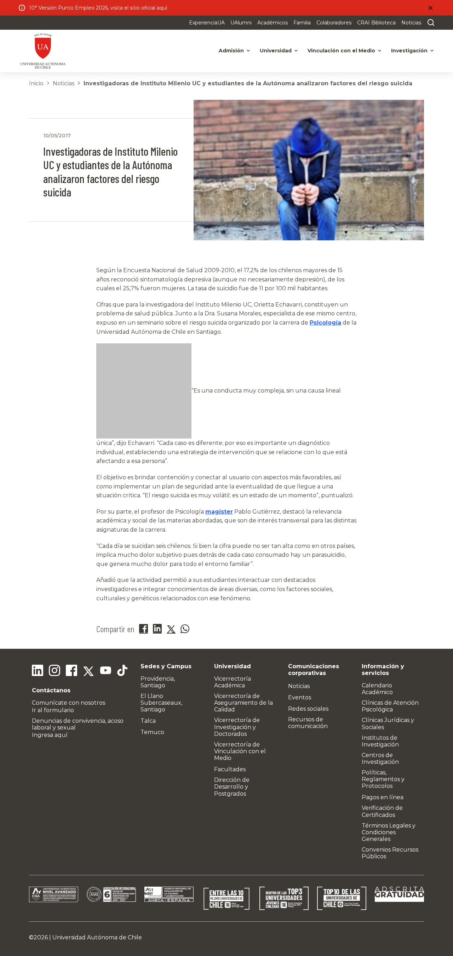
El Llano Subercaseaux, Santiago (161, 703)
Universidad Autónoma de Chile (97, 937)
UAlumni (241, 22)
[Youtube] (105, 671)
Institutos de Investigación (380, 741)
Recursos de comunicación (308, 722)
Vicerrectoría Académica (232, 682)
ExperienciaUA (207, 22)
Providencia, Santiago (158, 682)
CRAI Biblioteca (376, 22)
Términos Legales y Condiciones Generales (388, 832)
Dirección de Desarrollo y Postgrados (232, 787)
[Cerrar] (430, 8)
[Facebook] (71, 671)
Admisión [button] (231, 50)
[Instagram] (54, 671)
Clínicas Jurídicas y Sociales (388, 723)
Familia (302, 22)
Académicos (272, 22)
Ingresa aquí (50, 735)
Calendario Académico (377, 688)
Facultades (230, 769)
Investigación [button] (409, 50)
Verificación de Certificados (382, 811)
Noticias (411, 22)
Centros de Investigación (380, 758)
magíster (219, 511)
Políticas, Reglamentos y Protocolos (383, 779)
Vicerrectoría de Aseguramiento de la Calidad (243, 703)
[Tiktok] (122, 671)
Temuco (152, 732)
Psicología (325, 322)
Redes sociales (308, 708)
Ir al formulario (53, 710)
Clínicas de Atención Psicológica (390, 706)
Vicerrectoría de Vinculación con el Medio (240, 751)
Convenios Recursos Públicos (390, 853)
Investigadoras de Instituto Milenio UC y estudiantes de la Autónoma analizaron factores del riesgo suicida (248, 83)
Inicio (36, 83)
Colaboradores (333, 22)
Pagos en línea (382, 797)
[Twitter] (88, 671)
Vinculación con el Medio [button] (341, 50)
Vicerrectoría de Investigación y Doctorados (237, 727)
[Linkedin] (37, 671)
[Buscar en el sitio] (429, 22)
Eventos (299, 697)
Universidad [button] (276, 50)
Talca (148, 720)
